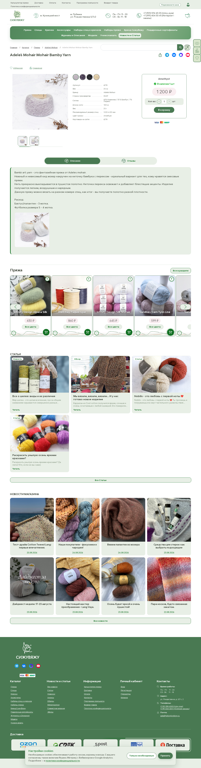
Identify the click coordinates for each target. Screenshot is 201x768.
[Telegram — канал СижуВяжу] (167, 55)
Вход (123, 687)
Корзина (124, 697)
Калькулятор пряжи (20, 3)
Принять (165, 755)
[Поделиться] (160, 55)
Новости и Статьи (130, 35)
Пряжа (27, 30)
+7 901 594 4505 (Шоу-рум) (171, 706)
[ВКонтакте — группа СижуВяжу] (174, 55)
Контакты (66, 3)
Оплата (52, 3)
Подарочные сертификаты (162, 30)
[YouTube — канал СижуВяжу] (188, 55)
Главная (13, 47)
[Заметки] (187, 47)
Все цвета (30, 326)
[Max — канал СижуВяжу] (181, 55)
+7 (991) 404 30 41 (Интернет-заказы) (158, 16)
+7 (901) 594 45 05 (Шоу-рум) (158, 13)
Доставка (38, 3)
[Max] (31, 665)
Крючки (49, 30)
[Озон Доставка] (28, 745)
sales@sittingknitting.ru (170, 716)
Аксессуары (64, 30)
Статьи (50, 690)
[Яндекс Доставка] (172, 745)
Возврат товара (111, 3)
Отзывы (131, 161)
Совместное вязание (56, 708)
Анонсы (50, 697)
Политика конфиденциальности (25, 6)
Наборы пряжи (112, 30)
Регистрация (126, 690)
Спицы (38, 30)
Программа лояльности (87, 3)
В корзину (164, 110)
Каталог (25, 47)
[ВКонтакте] (23, 665)
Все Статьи (100, 480)
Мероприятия (53, 705)
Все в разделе (181, 270)
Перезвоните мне (170, 5)
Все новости (101, 621)
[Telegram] (16, 665)
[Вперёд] (185, 307)
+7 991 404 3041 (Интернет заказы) (175, 709)
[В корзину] (46, 332)
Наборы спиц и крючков (87, 30)
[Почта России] (137, 745)
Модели (92, 35)
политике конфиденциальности (63, 760)
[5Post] (100, 745)
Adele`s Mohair (51, 47)
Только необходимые (141, 755)
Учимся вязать (108, 35)
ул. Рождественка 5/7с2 (83, 17)
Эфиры (50, 712)
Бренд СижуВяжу (134, 30)
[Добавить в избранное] (13, 333)
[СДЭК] (64, 745)
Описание (75, 161)
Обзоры (50, 701)
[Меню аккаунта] (188, 5)
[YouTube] (38, 665)
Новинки (51, 694)
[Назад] (15, 307)
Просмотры (126, 694)
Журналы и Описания (73, 35)
